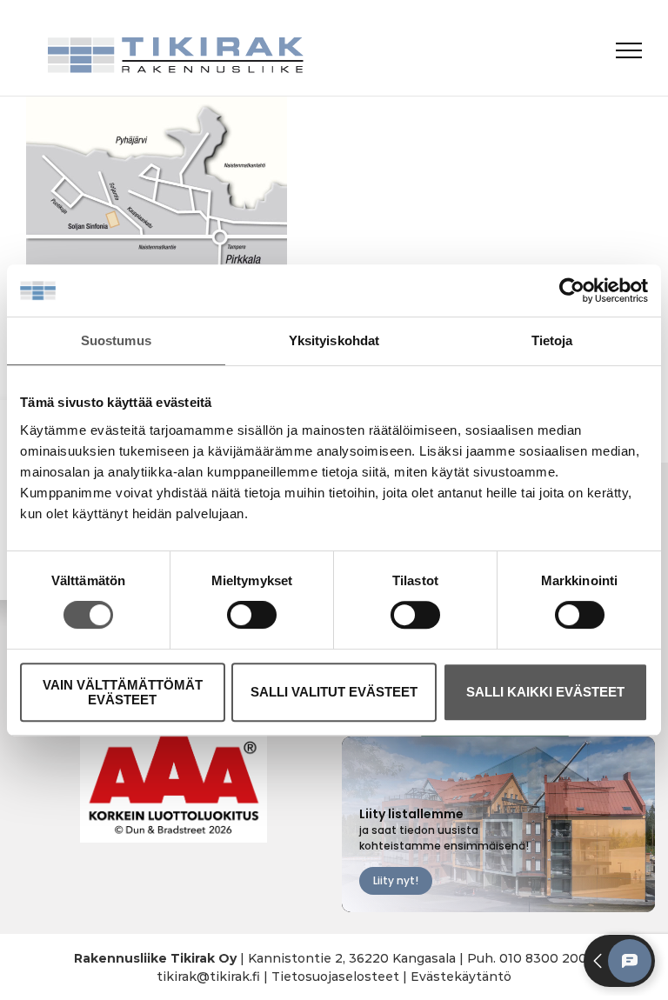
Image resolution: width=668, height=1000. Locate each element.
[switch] (252, 615)
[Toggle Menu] (629, 50)
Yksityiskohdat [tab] (334, 340)
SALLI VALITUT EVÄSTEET (334, 691)
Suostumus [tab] (116, 340)
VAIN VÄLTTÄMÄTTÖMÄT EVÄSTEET (123, 692)
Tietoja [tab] (552, 340)
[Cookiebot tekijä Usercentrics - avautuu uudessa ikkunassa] (572, 290)
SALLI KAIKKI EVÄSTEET (545, 691)
